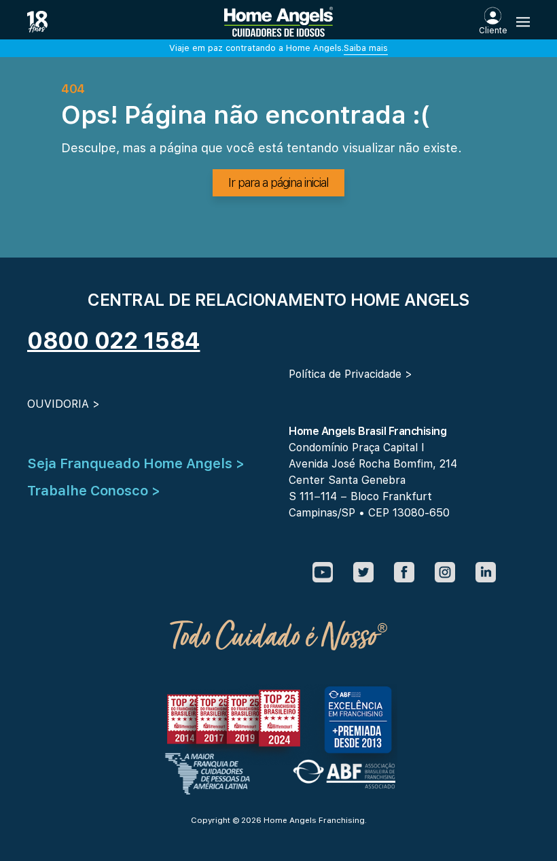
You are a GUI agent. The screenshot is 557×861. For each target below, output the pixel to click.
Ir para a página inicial (278, 182)
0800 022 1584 (113, 340)
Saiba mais (366, 48)
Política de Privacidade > (350, 374)
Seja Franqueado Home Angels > (136, 463)
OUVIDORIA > (63, 404)
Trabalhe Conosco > (93, 490)
